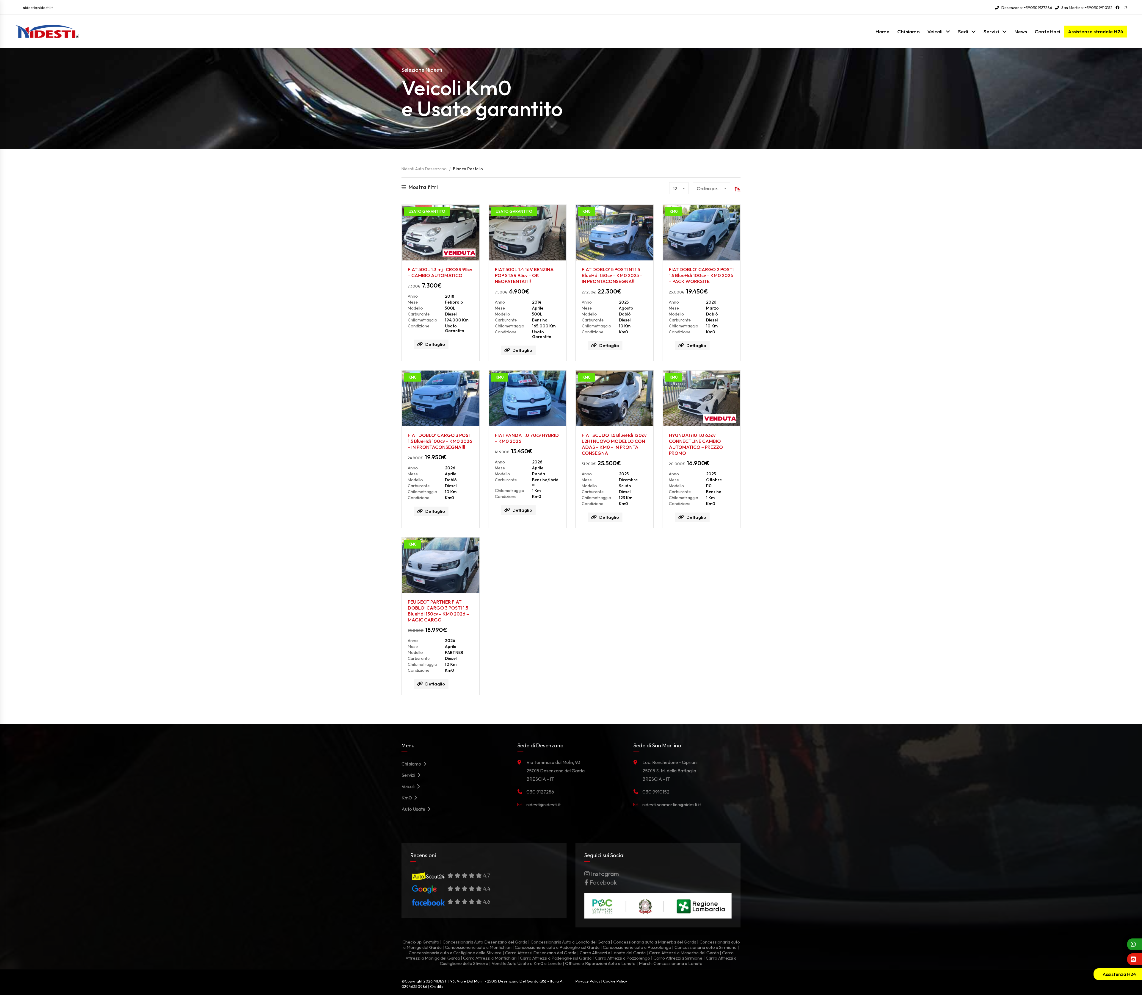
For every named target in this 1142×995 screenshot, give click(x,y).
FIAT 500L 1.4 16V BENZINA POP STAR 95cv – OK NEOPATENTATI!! (524, 275)
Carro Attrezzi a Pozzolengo (622, 958)
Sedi (963, 31)
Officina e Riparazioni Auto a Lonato (600, 963)
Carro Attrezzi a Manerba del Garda (684, 952)
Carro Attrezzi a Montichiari (490, 958)
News (1020, 31)
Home (883, 31)
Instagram (604, 873)
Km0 (407, 798)
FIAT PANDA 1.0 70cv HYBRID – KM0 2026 (527, 438)
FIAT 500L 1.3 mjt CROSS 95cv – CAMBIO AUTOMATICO (440, 272)
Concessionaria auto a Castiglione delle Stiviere (455, 952)
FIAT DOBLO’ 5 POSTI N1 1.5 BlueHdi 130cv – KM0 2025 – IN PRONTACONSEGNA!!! (612, 275)
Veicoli (934, 31)
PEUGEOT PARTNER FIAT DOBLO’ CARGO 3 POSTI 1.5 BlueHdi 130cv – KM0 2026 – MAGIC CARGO (438, 611)
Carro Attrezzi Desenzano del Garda (540, 952)
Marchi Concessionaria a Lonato (670, 963)
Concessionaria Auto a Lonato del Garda (570, 942)
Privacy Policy (587, 981)
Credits (436, 986)
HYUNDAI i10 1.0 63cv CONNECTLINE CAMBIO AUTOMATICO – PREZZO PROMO (696, 444)
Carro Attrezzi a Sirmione (677, 958)
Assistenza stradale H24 (1095, 31)
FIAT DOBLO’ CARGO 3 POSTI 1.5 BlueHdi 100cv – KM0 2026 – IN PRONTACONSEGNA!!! (440, 441)
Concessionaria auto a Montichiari (478, 947)
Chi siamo (908, 31)
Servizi (991, 31)
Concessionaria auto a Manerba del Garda (654, 942)
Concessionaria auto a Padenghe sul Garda (557, 947)
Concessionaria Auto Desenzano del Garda (485, 942)
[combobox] (678, 188)
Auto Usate (414, 809)
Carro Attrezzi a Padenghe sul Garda (556, 958)
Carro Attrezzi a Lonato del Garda (613, 952)
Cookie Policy (615, 981)
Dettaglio (435, 344)
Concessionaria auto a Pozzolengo (637, 947)
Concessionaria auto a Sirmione (705, 947)
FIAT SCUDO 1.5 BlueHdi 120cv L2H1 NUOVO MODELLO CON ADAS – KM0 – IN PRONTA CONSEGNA (614, 444)
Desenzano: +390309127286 (1026, 7)
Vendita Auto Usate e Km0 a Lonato (527, 963)
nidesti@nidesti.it (38, 7)
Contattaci (1047, 31)
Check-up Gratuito (420, 942)
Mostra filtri (423, 187)
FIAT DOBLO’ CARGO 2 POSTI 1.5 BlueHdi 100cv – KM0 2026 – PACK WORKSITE (701, 275)
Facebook (602, 882)
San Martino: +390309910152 (1087, 7)
